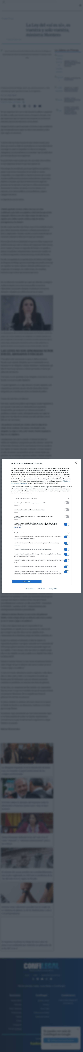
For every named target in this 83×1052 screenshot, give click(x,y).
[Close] (76, 463)
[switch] (66, 502)
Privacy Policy (53, 589)
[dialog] (41, 526)
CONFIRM (27, 581)
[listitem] (41, 498)
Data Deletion (30, 589)
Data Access (41, 589)
